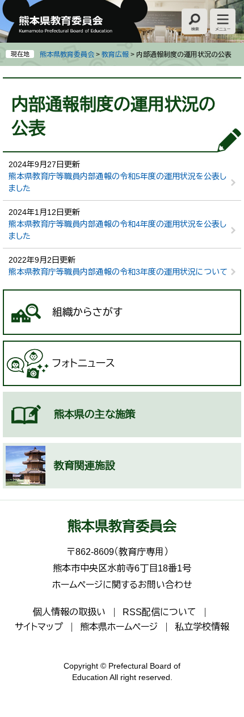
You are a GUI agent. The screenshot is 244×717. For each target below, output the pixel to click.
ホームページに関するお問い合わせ (122, 585)
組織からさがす (87, 312)
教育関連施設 (84, 465)
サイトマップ (39, 627)
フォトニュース (83, 363)
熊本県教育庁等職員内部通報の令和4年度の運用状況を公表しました (117, 230)
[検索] (194, 21)
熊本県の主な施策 (95, 414)
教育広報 (115, 55)
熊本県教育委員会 (67, 55)
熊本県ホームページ (119, 627)
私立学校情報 (202, 627)
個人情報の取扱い (69, 612)
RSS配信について (159, 612)
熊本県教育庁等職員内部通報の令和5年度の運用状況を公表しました (117, 182)
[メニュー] (222, 21)
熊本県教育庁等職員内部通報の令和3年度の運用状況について (118, 271)
